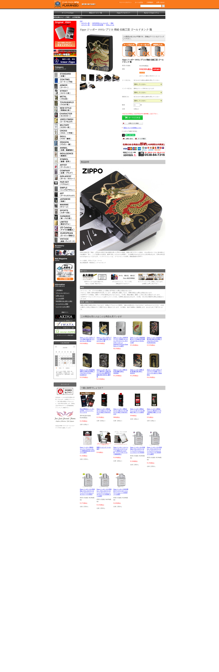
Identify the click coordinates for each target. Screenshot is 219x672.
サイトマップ (65, 384)
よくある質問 (60, 298)
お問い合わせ (160, 2)
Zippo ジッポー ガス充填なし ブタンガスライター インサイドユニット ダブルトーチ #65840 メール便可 (104, 492)
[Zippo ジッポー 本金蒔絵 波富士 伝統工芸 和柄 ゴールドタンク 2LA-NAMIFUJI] (87, 367)
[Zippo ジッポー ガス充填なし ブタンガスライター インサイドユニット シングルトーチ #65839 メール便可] (154, 444)
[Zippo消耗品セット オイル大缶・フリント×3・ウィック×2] (87, 406)
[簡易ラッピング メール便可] (104, 444)
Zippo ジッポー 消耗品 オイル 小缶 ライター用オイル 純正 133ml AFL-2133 (120, 411)
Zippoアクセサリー (123, 13)
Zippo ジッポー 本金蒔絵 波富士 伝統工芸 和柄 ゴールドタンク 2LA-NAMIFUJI (87, 372)
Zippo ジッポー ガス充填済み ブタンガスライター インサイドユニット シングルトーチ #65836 (137, 450)
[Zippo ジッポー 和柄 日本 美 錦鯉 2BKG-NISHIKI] (120, 367)
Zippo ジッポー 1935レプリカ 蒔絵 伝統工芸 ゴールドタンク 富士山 (87, 339)
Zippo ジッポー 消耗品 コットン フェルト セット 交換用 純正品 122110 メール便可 (87, 450)
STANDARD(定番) (97, 25)
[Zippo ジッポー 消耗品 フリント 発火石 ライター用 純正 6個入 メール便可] (154, 406)
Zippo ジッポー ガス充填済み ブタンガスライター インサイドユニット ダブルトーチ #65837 (87, 491)
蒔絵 (112, 23)
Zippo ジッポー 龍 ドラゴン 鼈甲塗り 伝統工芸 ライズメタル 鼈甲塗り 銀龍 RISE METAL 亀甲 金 (104, 373)
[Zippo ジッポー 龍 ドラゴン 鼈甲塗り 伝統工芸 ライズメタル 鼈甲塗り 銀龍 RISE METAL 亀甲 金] (104, 367)
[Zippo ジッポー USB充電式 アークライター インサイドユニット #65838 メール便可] (121, 486)
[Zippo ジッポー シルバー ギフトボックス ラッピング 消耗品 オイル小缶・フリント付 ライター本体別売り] (120, 444)
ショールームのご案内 (62, 306)
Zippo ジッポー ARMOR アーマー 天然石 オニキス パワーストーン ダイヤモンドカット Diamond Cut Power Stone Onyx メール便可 (120, 342)
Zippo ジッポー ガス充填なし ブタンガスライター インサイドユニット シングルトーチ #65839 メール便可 (154, 451)
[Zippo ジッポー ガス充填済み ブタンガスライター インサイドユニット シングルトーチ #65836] (137, 444)
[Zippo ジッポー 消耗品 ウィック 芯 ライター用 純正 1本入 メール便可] (137, 406)
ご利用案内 (149, 2)
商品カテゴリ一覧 (95, 13)
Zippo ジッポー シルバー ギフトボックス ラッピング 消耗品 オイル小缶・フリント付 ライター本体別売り (120, 451)
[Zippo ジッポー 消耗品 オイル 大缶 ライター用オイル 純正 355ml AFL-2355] (104, 406)
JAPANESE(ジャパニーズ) (100, 23)
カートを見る (139, 2)
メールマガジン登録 (62, 304)
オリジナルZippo (68, 13)
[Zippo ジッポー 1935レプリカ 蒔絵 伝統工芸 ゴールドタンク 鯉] (104, 334)
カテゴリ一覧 (85, 23)
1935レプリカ (110, 25)
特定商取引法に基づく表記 (64, 301)
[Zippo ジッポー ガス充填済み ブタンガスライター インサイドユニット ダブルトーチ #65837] (87, 486)
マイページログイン (125, 2)
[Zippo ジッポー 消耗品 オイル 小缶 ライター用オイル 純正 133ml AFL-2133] (120, 406)
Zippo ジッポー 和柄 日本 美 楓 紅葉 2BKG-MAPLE (137, 371)
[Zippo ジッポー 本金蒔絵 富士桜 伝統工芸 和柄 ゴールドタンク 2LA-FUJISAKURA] (154, 334)
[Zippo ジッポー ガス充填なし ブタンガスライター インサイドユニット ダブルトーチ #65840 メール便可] (104, 486)
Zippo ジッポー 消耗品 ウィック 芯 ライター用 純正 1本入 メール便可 (137, 410)
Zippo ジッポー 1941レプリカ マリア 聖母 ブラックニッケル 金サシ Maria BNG (154, 372)
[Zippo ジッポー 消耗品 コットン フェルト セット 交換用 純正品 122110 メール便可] (87, 444)
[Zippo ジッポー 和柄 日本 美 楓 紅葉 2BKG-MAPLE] (137, 367)
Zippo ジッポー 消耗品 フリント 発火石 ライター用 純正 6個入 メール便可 (154, 411)
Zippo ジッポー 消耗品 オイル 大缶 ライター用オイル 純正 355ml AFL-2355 (104, 411)
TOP (81, 21)
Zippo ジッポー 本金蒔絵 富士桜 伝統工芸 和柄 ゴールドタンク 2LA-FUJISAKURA (154, 340)
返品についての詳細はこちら (132, 128)
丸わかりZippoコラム (151, 13)
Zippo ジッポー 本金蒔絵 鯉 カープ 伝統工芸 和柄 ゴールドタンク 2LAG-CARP (137, 340)
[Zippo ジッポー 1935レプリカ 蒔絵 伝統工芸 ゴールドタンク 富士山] (87, 334)
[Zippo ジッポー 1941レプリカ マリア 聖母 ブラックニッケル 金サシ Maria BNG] (154, 367)
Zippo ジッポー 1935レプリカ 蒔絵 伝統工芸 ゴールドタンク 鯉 (104, 339)
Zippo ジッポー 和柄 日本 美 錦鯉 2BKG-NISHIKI (120, 371)
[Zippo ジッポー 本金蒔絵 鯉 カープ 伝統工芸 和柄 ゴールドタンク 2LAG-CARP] (137, 334)
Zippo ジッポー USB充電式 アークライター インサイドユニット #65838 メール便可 (120, 491)
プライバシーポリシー (62, 293)
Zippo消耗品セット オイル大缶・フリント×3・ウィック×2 (87, 410)
